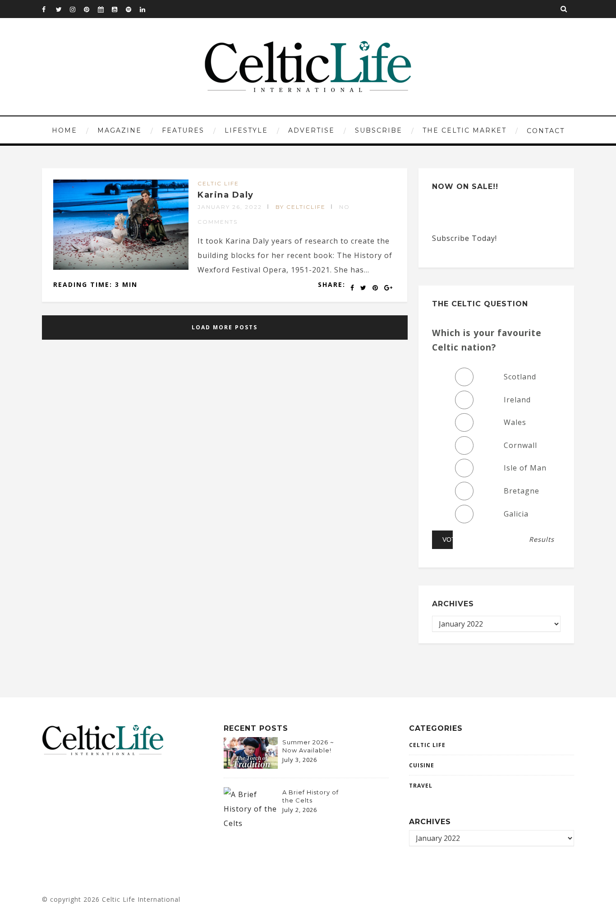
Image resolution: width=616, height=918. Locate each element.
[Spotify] (132, 9)
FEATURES (183, 130)
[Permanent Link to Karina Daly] (120, 267)
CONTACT (546, 131)
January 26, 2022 (230, 206)
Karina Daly (226, 195)
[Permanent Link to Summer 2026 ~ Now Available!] (251, 766)
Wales (515, 422)
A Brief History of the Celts (310, 796)
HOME (64, 130)
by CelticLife (301, 206)
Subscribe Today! (464, 238)
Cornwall (520, 445)
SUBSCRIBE (378, 130)
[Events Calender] (104, 9)
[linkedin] (146, 9)
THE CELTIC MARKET (464, 130)
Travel (420, 785)
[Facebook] (48, 9)
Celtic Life (218, 183)
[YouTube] (118, 9)
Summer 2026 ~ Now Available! (308, 746)
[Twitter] (62, 9)
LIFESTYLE (246, 130)
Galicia (516, 514)
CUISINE (421, 765)
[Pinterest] (90, 9)
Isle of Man (525, 468)
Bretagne (521, 491)
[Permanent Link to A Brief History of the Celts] (251, 823)
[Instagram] (76, 9)
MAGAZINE (119, 130)
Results (541, 539)
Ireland (517, 400)
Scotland (520, 377)
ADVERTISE (311, 130)
